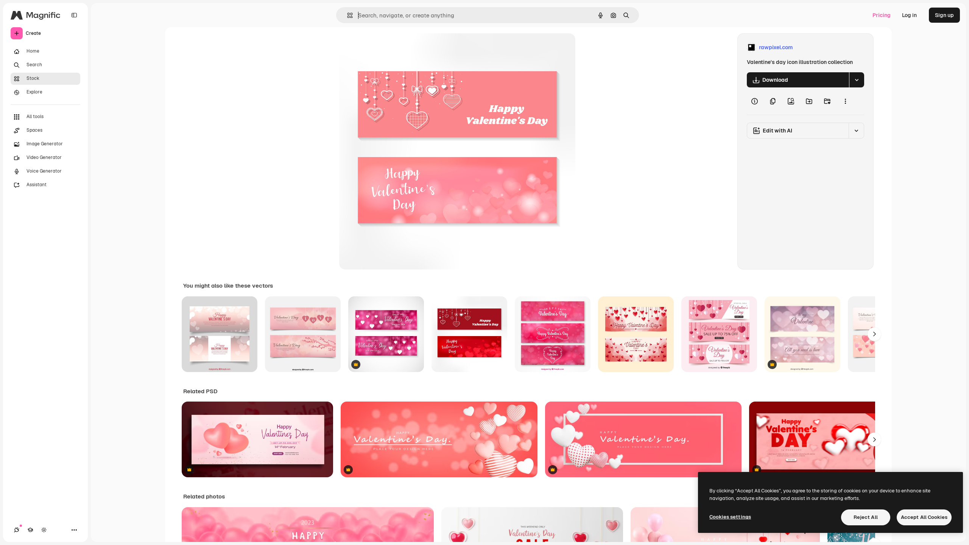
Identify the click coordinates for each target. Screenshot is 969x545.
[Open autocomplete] (347, 15)
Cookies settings (730, 517)
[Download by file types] (856, 79)
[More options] (845, 101)
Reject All (866, 517)
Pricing (881, 15)
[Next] (874, 334)
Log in (909, 15)
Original (387, 47)
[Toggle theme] (44, 530)
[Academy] (30, 530)
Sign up (944, 15)
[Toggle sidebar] (74, 15)
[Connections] (17, 530)
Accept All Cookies (924, 517)
